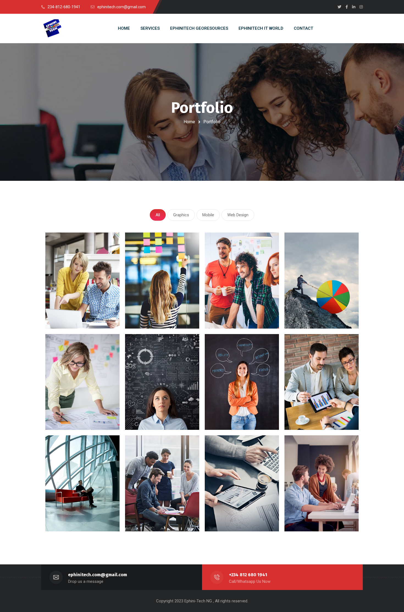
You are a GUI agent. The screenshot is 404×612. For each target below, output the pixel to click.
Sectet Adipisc (149, 310)
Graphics (181, 214)
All (158, 214)
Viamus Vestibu (71, 412)
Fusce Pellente (229, 310)
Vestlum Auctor (310, 412)
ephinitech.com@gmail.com (97, 574)
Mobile (208, 214)
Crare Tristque (149, 412)
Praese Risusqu (310, 310)
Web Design (237, 214)
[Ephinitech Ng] (52, 28)
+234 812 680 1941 (248, 574)
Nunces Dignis (228, 412)
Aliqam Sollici (307, 520)
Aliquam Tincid (70, 513)
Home (189, 121)
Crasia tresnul (69, 310)
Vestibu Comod (230, 520)
